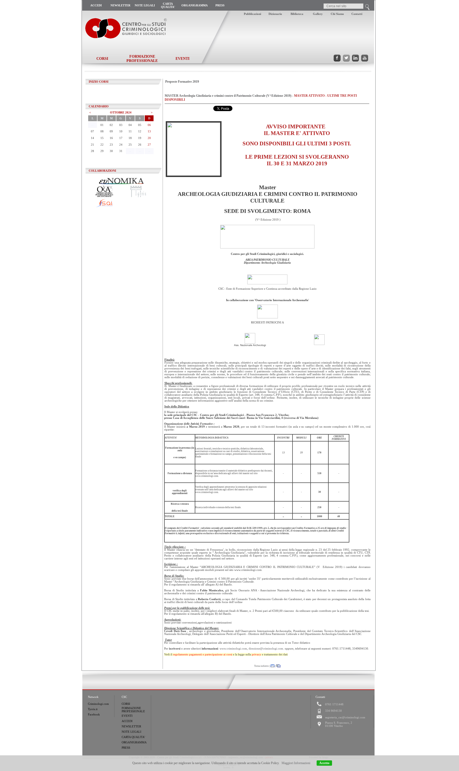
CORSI (102, 59)
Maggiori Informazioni (296, 763)
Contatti (356, 13)
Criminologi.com (98, 703)
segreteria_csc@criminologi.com (345, 717)
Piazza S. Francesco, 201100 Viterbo (338, 724)
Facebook (94, 714)
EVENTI (182, 59)
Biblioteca (297, 13)
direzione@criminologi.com (266, 648)
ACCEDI (96, 5)
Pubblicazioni (252, 13)
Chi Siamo (337, 13)
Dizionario (275, 13)
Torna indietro (261, 666)
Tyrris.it (92, 709)
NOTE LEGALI (145, 5)
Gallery (318, 13)
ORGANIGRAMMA (194, 5)
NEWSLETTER (120, 5)
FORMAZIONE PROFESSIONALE (142, 58)
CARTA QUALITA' (168, 5)
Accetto (324, 763)
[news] (348, 1)
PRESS (219, 5)
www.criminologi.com (233, 648)
